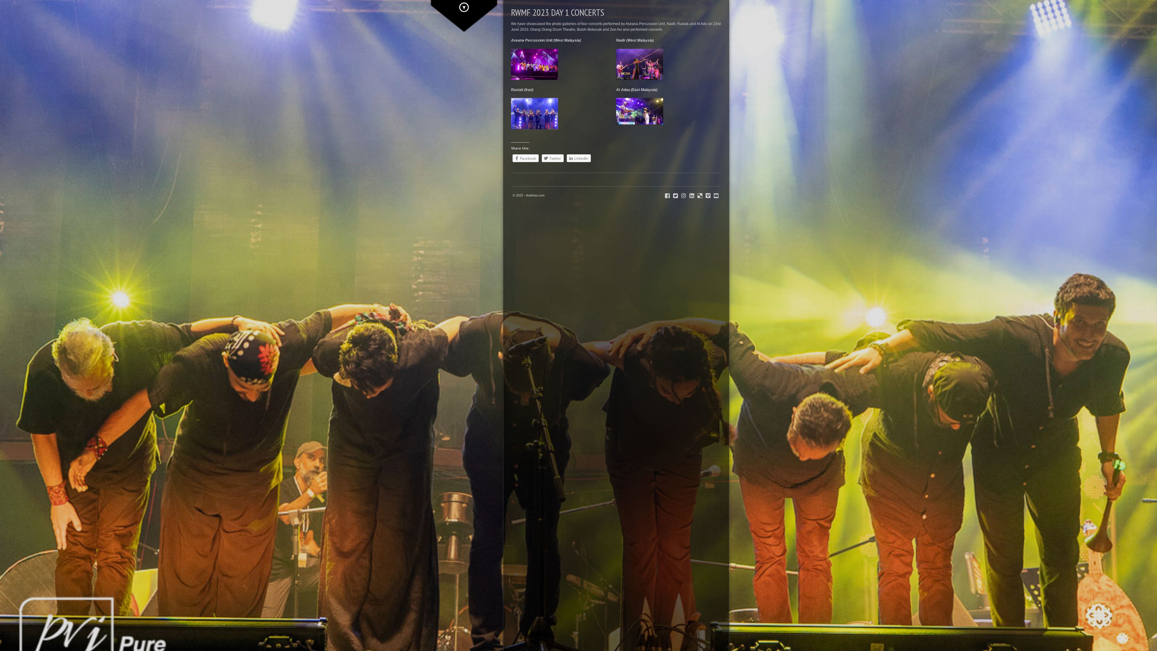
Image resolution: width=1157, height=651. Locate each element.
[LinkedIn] (691, 196)
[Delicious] (700, 196)
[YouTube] (716, 196)
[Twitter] (675, 196)
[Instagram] (683, 196)
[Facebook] (667, 196)
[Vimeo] (708, 196)
